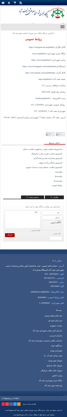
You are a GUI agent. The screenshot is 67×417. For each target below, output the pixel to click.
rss (19, 404)
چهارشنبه (58, 172)
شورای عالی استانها (54, 365)
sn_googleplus (18, 136)
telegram (15, 404)
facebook (11, 404)
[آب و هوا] (15, 2)
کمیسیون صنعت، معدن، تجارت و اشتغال (46, 154)
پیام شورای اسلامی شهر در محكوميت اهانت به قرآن (42, 149)
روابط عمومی (33, 39)
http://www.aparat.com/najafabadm (40, 73)
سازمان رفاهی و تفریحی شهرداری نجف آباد (45, 341)
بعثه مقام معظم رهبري (53, 316)
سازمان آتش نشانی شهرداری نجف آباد (47, 331)
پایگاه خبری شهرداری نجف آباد (50, 380)
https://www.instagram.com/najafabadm (39, 66)
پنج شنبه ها (58, 181)
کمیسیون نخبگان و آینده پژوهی (50, 163)
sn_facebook (23, 136)
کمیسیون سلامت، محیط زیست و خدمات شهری (44, 167)
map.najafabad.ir (45, 79)
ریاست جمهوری (56, 326)
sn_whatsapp (9, 136)
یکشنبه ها (58, 176)
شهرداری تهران (56, 351)
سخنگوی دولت (56, 346)
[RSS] (21, 2)
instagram (3, 404)
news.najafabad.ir (39, 53)
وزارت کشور (57, 375)
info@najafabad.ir (43, 98)
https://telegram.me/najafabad (41, 47)
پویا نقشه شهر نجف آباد (53, 385)
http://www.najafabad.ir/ (41, 60)
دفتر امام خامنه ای (55, 321)
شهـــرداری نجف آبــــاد (53, 355)
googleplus (7, 404)
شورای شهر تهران (55, 360)
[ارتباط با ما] (3, 2)
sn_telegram (14, 136)
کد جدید (57, 233)
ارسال (9, 235)
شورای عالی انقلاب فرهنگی (51, 370)
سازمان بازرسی (56, 336)
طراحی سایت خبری (29, 404)
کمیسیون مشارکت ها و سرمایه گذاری (47, 158)
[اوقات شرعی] (9, 2)
